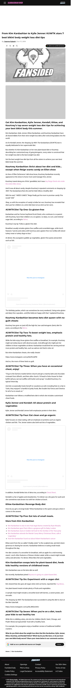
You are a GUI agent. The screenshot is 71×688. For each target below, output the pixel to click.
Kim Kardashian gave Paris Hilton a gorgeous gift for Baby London (32, 528)
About (7, 664)
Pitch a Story (24, 668)
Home (8, 651)
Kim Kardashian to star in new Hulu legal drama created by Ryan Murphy (34, 526)
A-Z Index (59, 671)
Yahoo (25, 219)
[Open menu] (5, 3)
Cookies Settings (11, 675)
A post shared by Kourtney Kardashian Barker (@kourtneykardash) (35, 304)
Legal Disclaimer (26, 671)
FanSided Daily (10, 668)
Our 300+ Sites (61, 664)
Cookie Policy (10, 671)
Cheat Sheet (51, 492)
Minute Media (14, 679)
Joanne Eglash (10, 41)
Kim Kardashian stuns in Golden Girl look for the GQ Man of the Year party (34, 531)
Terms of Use (60, 668)
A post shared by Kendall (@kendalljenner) (35, 486)
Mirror (25, 328)
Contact (38, 664)
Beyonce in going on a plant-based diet (42, 575)
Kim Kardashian (17, 651)
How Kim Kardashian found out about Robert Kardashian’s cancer (31, 539)
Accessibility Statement (44, 671)
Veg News (60, 584)
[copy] (17, 46)
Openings (23, 664)
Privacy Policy (40, 668)
